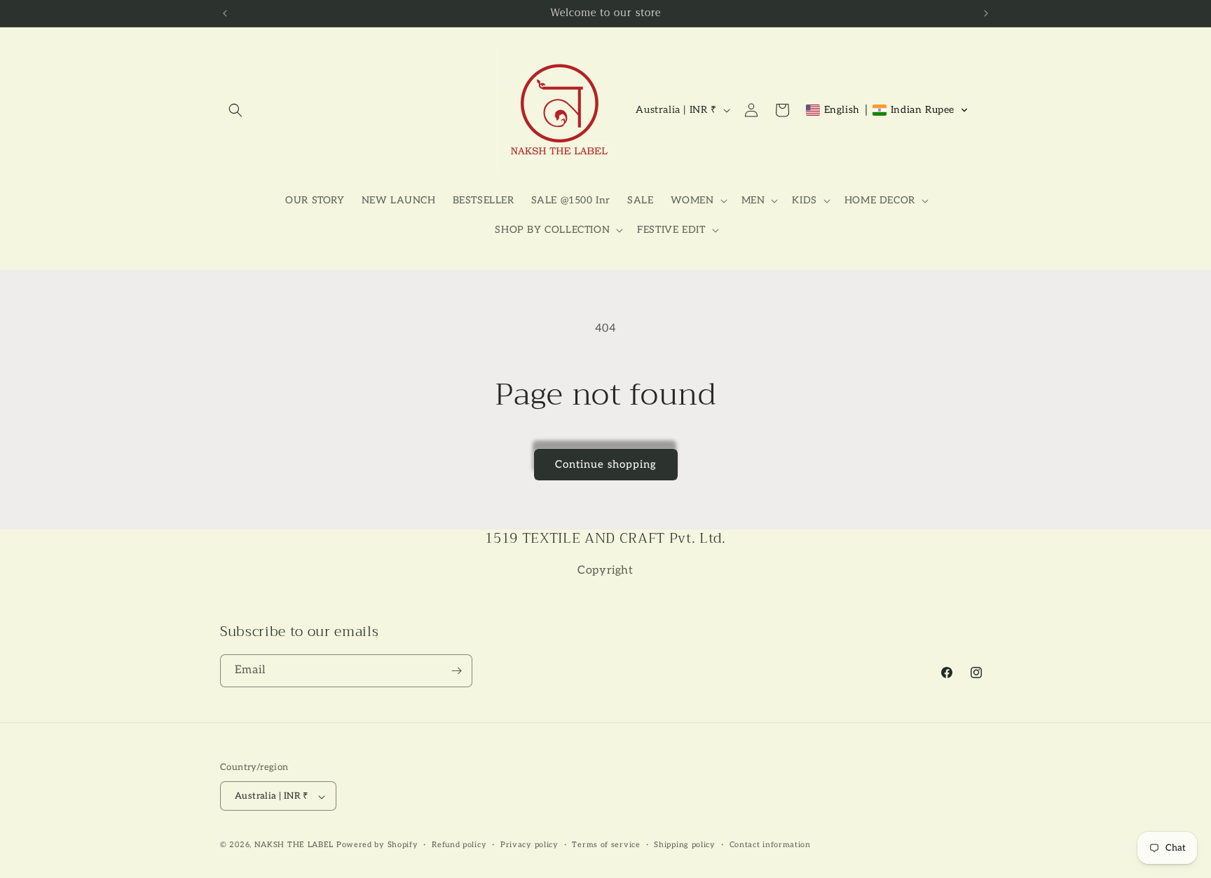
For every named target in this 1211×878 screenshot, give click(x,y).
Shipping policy (685, 844)
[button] (235, 110)
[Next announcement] (986, 13)
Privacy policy (529, 844)
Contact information (770, 844)
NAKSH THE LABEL (294, 845)
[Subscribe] (456, 670)
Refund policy (459, 844)
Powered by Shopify (377, 845)
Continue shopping (606, 464)
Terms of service (606, 844)
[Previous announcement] (225, 13)
